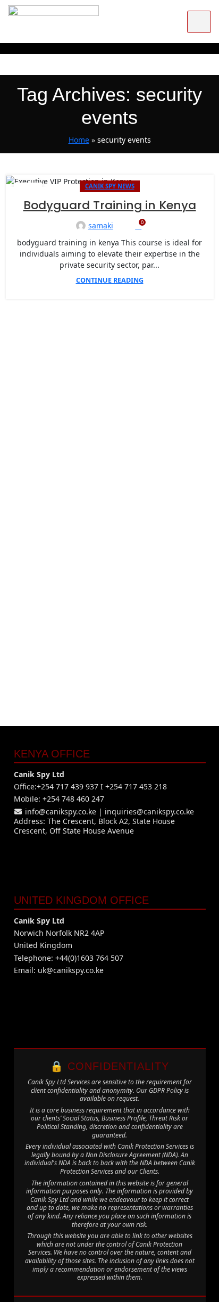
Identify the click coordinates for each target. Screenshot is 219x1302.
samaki (100, 225)
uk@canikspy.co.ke (71, 970)
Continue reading (110, 280)
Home (79, 140)
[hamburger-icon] (199, 22)
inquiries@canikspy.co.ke (149, 811)
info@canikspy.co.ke (60, 811)
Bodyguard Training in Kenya (109, 205)
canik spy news (109, 186)
